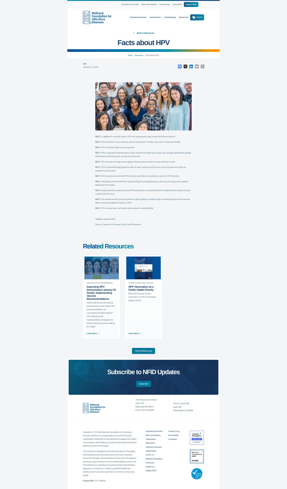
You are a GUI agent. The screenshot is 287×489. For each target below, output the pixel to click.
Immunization (155, 17)
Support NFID (191, 4)
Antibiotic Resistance (154, 459)
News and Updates (149, 4)
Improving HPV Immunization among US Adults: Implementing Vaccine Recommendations (101, 292)
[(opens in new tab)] (197, 437)
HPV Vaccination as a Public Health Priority (140, 288)
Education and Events (130, 4)
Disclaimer (172, 439)
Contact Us (150, 467)
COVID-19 (150, 455)
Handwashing (170, 17)
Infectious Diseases (138, 17)
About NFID (177, 4)
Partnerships (165, 4)
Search (199, 17)
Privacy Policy (174, 431)
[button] (143, 351)
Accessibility (173, 435)
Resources (183, 17)
